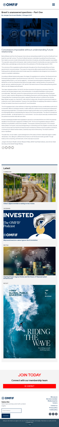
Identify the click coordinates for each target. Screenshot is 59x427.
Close (30, 424)
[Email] (12, 147)
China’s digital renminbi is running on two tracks (18, 203)
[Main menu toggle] (53, 4)
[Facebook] (3, 147)
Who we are (54, 397)
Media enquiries (52, 401)
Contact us (54, 405)
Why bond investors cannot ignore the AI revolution (20, 240)
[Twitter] (6, 147)
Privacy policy (53, 408)
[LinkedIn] (50, 414)
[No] (57, 423)
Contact (30, 386)
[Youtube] (56, 414)
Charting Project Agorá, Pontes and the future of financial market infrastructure (25, 277)
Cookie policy (53, 410)
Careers (55, 403)
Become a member (51, 399)
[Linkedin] (9, 147)
